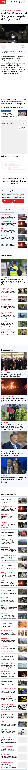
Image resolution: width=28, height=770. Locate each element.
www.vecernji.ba (3, 2)
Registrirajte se (18, 201)
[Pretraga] (14, 2)
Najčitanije (7, 209)
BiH (24, 2)
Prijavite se (7, 201)
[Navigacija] (19, 2)
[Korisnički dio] (17, 2)
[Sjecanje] (12, 2)
